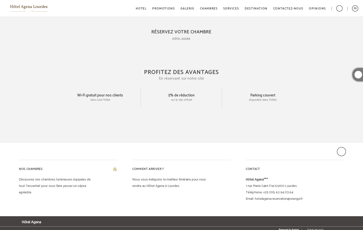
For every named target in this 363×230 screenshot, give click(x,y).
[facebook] (358, 74)
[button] (355, 8)
